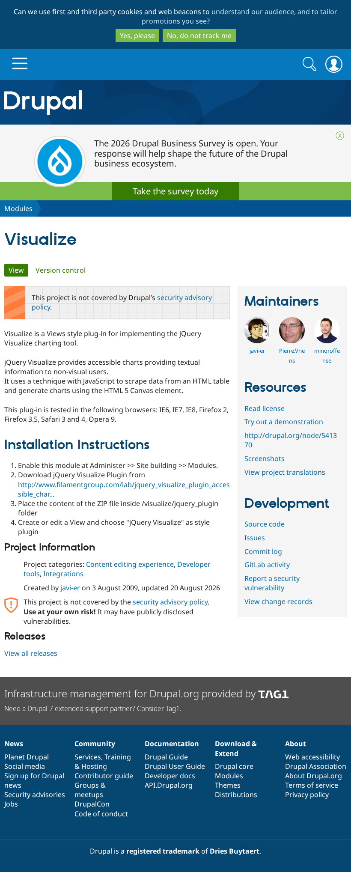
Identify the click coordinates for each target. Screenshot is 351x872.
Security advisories (34, 794)
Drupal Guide (166, 757)
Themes (228, 785)
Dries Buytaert (234, 851)
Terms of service (311, 785)
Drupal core (234, 766)
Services (87, 757)
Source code (264, 524)
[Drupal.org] (102, 102)
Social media (24, 766)
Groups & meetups (90, 789)
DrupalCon (92, 804)
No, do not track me (199, 35)
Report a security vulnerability (272, 583)
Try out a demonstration (283, 421)
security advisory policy (170, 602)
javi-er (70, 587)
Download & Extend (236, 748)
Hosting (94, 766)
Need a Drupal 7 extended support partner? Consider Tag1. (92, 708)
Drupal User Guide (175, 766)
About (295, 743)
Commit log (263, 551)
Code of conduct (101, 813)
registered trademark (162, 851)
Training (117, 757)
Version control (61, 270)
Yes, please (137, 35)
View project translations (284, 472)
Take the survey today (175, 191)
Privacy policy (307, 794)
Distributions (236, 794)
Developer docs (170, 775)
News (13, 743)
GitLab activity (267, 564)
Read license (264, 408)
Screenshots (264, 458)
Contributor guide (103, 775)
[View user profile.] (257, 340)
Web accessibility (312, 757)
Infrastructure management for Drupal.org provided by (131, 693)
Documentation (172, 743)
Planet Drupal (26, 757)
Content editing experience (130, 564)
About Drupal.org (313, 775)
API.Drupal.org (169, 785)
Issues (254, 537)
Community (94, 743)
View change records (278, 601)
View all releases (30, 653)
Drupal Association (315, 766)
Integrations (63, 573)
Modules (18, 208)
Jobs (11, 804)
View (18, 270)
